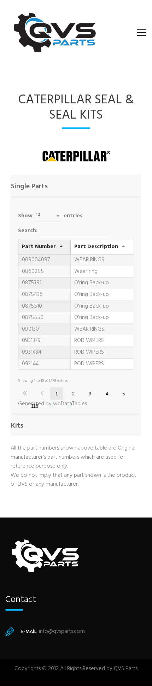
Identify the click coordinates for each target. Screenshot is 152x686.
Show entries (50, 216)
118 (34, 406)
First (25, 393)
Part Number (39, 246)
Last (69, 406)
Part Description (96, 246)
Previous (41, 393)
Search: (28, 230)
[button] (48, 216)
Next (52, 406)
